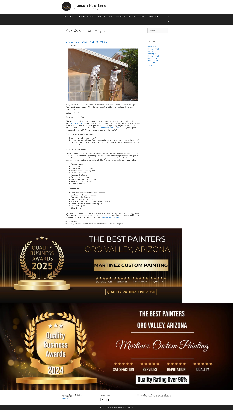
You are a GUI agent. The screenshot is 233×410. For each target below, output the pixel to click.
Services (100, 16)
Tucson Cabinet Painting (86, 16)
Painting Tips (72, 221)
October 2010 (152, 58)
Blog (110, 16)
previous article (75, 123)
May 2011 (151, 51)
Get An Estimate (69, 16)
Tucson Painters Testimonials (125, 16)
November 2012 (153, 49)
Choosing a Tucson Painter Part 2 (86, 41)
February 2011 (152, 54)
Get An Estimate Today (110, 217)
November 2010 (153, 56)
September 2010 (153, 60)
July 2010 (150, 65)
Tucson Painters (90, 5)
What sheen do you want (109, 128)
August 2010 (152, 63)
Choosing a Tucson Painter (77, 224)
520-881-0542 (154, 16)
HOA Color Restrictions (95, 224)
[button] (168, 16)
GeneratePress (128, 407)
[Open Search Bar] (168, 22)
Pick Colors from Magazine (114, 224)
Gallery (143, 16)
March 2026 (151, 47)
